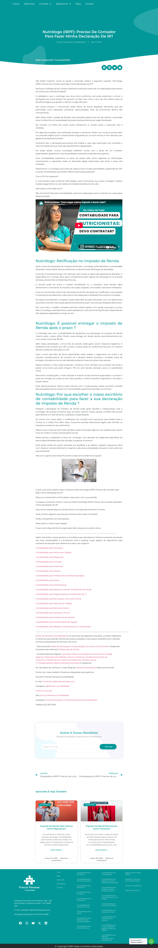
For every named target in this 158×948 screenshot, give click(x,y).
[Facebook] (20, 923)
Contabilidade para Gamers (48, 571)
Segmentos (62, 4)
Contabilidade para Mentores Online (52, 608)
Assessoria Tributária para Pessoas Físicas (132, 880)
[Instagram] (27, 923)
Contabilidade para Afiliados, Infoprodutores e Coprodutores (63, 627)
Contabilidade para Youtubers (49, 548)
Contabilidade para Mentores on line (84, 927)
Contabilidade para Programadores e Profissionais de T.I (109, 889)
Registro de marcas (132, 890)
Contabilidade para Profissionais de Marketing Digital (60, 576)
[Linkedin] (46, 923)
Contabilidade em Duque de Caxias (83, 906)
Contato (89, 4)
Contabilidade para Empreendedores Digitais (56, 622)
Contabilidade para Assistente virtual (109, 911)
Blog (78, 4)
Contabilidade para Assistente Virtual (53, 613)
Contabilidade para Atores (47, 580)
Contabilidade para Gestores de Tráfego (54, 603)
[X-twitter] (39, 923)
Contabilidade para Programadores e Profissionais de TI (61, 594)
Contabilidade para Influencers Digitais (53, 552)
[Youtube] (33, 923)
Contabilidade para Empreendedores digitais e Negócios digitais (109, 927)
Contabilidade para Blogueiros (49, 557)
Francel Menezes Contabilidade (54, 695)
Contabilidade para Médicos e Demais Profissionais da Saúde (63, 589)
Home (16, 4)
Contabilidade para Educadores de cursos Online (110, 897)
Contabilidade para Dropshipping (51, 585)
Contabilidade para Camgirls (49, 562)
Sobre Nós (29, 4)
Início (59, 872)
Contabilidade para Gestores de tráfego (109, 904)
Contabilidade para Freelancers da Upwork (55, 617)
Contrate (43, 4)
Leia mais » (56, 850)
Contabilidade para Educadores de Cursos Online (58, 599)
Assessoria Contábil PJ (133, 886)
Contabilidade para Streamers (50, 566)
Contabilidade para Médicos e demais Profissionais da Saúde (110, 881)
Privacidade (61, 884)
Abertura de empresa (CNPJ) (133, 873)
